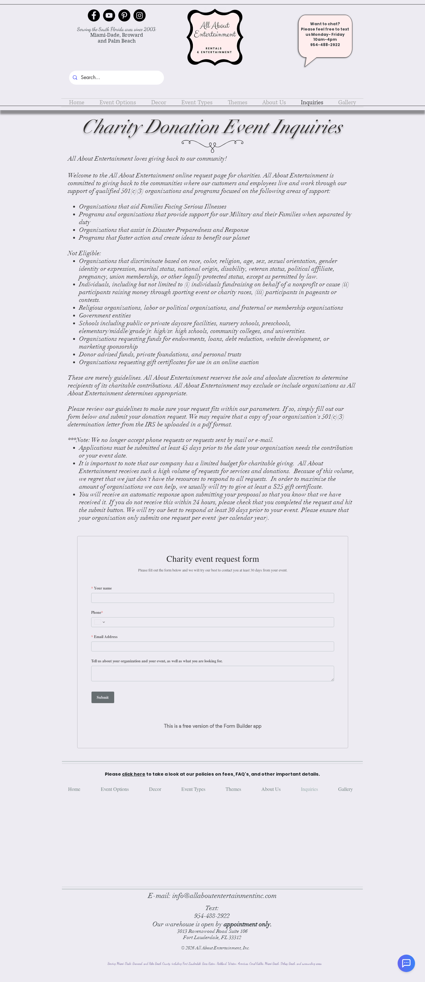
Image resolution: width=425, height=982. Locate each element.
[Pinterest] (124, 15)
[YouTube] (109, 15)
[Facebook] (94, 15)
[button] (117, 103)
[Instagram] (139, 15)
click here (133, 763)
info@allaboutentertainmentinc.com (224, 884)
